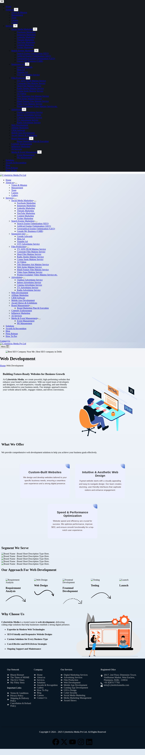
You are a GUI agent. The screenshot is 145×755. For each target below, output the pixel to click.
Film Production (18, 246)
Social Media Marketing (22, 200)
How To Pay (11, 336)
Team (13, 190)
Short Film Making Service (29, 254)
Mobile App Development (23, 300)
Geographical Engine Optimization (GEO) (36, 228)
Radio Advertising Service (28, 290)
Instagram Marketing (26, 205)
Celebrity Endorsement (21, 310)
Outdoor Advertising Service (30, 280)
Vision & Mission (19, 185)
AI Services (16, 315)
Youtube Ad (22, 241)
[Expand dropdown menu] (16, 183)
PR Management (24, 323)
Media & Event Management (24, 318)
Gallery (14, 195)
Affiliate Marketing (19, 295)
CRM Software (18, 298)
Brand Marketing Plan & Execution (33, 308)
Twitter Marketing (25, 218)
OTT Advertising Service (28, 244)
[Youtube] (72, 741)
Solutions (10, 326)
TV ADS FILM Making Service (31, 249)
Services (9, 198)
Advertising (16, 277)
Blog (8, 331)
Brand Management (20, 305)
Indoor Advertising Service (29, 282)
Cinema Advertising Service (29, 285)
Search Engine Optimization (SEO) (33, 223)
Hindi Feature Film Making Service (33, 269)
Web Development (19, 292)
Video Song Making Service (29, 272)
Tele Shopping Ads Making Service (33, 264)
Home (8, 180)
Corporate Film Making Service (31, 251)
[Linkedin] (89, 741)
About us (10, 182)
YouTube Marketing (26, 213)
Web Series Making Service (29, 267)
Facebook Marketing (26, 203)
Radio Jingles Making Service (30, 257)
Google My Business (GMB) (30, 231)
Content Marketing (25, 216)
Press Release (12, 333)
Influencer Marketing (20, 313)
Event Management (25, 321)
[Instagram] (80, 741)
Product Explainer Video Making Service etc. (37, 275)
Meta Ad (21, 239)
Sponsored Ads (18, 234)
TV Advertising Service (27, 287)
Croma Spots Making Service (30, 259)
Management (17, 187)
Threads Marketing (25, 211)
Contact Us (5, 341)
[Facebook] (55, 741)
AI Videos (21, 262)
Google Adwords (24, 236)
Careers (14, 193)
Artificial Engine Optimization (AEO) (34, 226)
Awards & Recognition (16, 328)
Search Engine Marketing (22, 221)
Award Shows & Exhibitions (24, 303)
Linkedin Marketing (26, 208)
